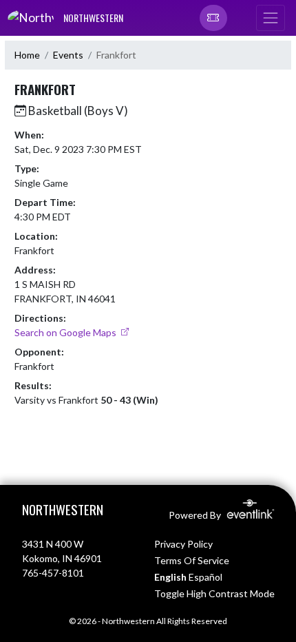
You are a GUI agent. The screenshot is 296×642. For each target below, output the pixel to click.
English (170, 577)
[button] (213, 18)
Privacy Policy (183, 544)
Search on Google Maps (66, 332)
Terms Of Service (191, 560)
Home (27, 55)
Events (68, 55)
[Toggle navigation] (270, 18)
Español (205, 577)
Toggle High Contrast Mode (214, 593)
